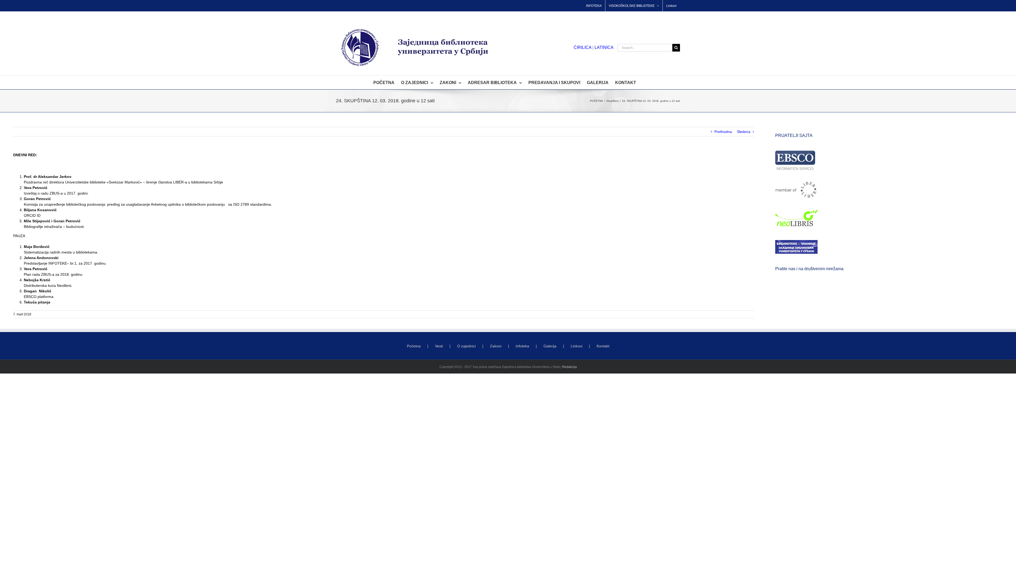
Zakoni (495, 346)
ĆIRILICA (582, 47)
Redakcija (569, 367)
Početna (414, 346)
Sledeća (743, 132)
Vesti (439, 346)
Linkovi (576, 346)
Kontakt (603, 346)
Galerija (549, 346)
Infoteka (522, 346)
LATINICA (604, 47)
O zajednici (466, 346)
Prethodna (723, 132)
